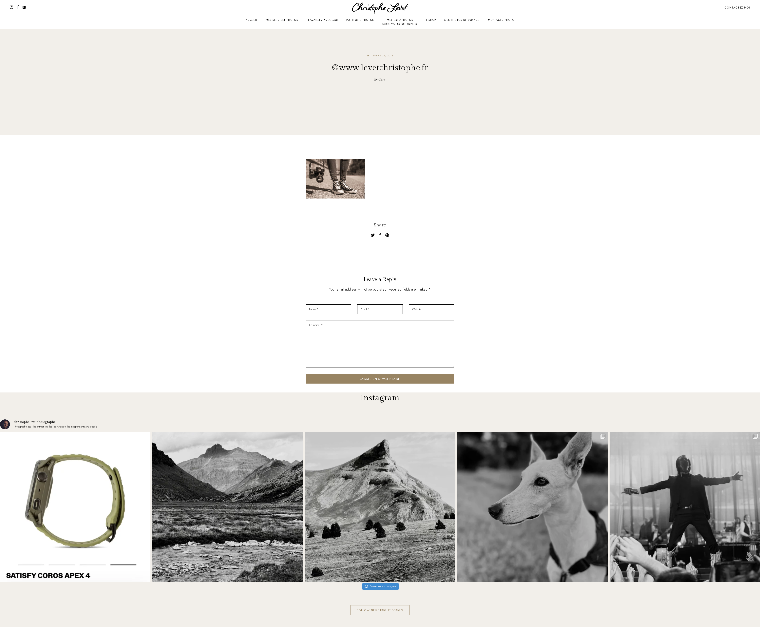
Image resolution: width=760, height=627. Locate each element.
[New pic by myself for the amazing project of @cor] (75, 507)
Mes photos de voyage (462, 20)
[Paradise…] (227, 507)
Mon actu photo (501, 20)
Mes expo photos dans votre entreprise (400, 22)
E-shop (431, 20)
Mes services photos (282, 20)
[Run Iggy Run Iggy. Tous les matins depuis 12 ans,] (532, 507)
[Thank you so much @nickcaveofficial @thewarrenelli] (685, 507)
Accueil (251, 20)
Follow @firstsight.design (380, 610)
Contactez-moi (737, 8)
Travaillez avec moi (322, 20)
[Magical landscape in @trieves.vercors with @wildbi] (380, 507)
